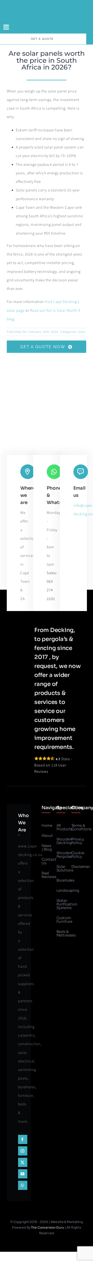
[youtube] (22, 1173)
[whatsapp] (22, 1185)
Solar (82, 332)
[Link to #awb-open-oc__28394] (6, 27)
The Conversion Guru (47, 1227)
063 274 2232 (51, 590)
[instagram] (22, 1151)
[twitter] (22, 1162)
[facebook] (22, 1139)
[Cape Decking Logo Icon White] (46, 3)
